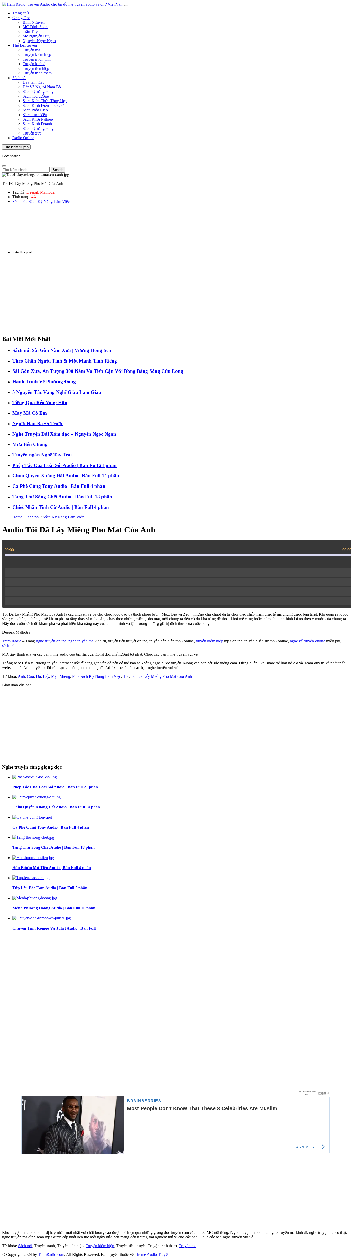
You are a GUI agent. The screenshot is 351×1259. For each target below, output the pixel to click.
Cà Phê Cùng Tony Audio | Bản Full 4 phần (58, 486)
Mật (54, 676)
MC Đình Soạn (35, 27)
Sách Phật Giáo (35, 110)
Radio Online (23, 138)
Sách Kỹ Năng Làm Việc (49, 201)
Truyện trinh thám (37, 73)
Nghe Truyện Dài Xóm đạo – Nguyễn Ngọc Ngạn (64, 434)
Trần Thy (30, 31)
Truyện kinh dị (35, 64)
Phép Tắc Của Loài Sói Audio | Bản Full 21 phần (64, 465)
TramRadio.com (51, 1254)
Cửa (30, 676)
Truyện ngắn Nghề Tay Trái (42, 454)
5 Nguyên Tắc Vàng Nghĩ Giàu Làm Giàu (56, 392)
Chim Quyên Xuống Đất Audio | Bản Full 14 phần (65, 475)
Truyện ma (31, 50)
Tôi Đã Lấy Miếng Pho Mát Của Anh (161, 676)
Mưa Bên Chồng (30, 444)
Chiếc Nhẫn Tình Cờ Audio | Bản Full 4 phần (60, 507)
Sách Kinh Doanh (37, 124)
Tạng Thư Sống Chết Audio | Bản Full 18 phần (62, 496)
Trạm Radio (11, 641)
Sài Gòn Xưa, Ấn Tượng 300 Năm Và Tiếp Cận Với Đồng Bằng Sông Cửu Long (97, 371)
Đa (38, 676)
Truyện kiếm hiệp (37, 54)
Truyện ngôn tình (37, 59)
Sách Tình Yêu (35, 114)
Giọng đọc (21, 17)
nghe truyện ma (81, 641)
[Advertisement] (156, 294)
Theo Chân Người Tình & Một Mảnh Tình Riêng (64, 361)
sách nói (8, 645)
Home (17, 517)
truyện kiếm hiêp (209, 641)
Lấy (46, 676)
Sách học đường (36, 96)
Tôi (126, 676)
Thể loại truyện (24, 45)
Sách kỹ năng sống (38, 91)
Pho (75, 676)
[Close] (4, 166)
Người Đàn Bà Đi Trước (37, 423)
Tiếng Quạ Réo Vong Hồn (39, 402)
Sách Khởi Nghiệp (38, 119)
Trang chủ (20, 13)
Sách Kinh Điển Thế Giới (43, 105)
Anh (21, 676)
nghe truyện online (51, 641)
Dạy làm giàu (33, 82)
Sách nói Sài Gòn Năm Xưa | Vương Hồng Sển (61, 350)
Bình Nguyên (34, 22)
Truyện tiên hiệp (36, 68)
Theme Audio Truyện (152, 1254)
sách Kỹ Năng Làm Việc (101, 676)
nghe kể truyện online (307, 641)
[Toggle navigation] (126, 5)
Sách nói (19, 77)
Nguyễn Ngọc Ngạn (39, 41)
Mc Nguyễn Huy (36, 36)
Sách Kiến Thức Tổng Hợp (45, 101)
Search (58, 170)
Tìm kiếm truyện (16, 147)
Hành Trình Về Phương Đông (44, 381)
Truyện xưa (32, 133)
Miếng (65, 676)
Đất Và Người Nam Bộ (42, 87)
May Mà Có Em (29, 413)
